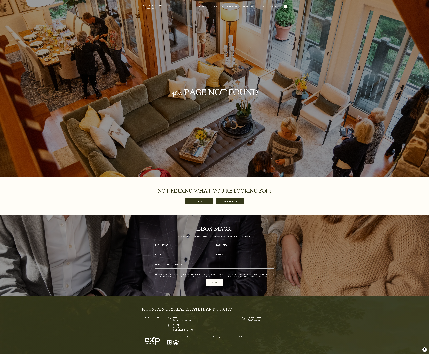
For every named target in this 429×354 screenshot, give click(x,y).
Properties (217, 6)
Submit (214, 282)
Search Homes (229, 201)
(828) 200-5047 (255, 320)
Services (244, 6)
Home (199, 201)
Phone (158, 254)
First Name (161, 245)
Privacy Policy (262, 276)
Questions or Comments (168, 264)
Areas (254, 6)
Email (219, 254)
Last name (221, 245)
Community (231, 6)
